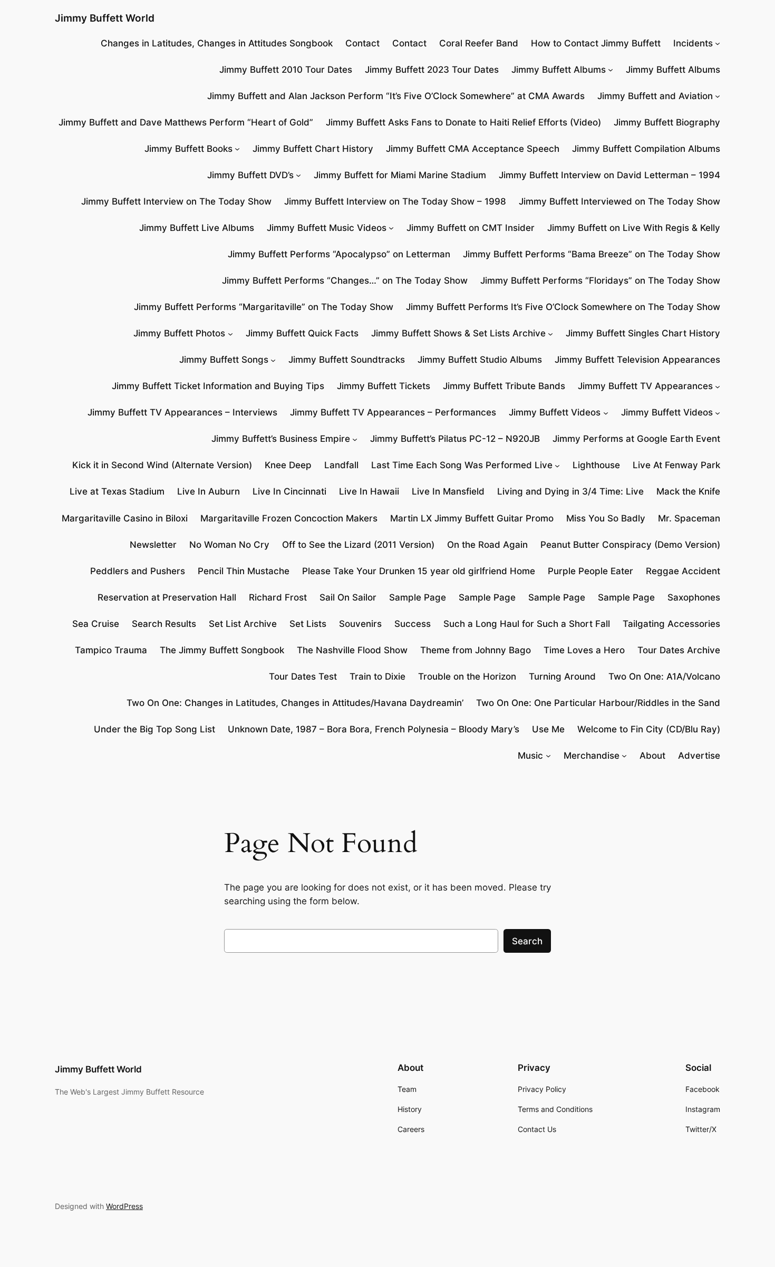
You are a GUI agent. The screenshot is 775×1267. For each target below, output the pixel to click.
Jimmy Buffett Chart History (313, 148)
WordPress (124, 1206)
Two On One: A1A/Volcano (664, 676)
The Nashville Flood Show (352, 650)
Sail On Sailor (347, 597)
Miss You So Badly (605, 518)
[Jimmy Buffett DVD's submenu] (298, 175)
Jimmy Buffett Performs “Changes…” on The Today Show (345, 280)
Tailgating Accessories (671, 623)
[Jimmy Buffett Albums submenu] (610, 69)
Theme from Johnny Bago (475, 650)
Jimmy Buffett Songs (223, 359)
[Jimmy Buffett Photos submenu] (230, 333)
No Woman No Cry (229, 544)
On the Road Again (487, 544)
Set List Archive (243, 623)
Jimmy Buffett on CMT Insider (470, 228)
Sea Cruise (95, 623)
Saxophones (693, 597)
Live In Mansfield (448, 491)
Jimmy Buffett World (104, 18)
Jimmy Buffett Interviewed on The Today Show (619, 201)
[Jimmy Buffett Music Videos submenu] (391, 227)
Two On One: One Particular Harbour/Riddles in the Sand (598, 703)
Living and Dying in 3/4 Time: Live (570, 491)
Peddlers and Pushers (137, 571)
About (652, 755)
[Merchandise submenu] (624, 755)
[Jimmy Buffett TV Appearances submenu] (717, 386)
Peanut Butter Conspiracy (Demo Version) (630, 544)
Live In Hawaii (369, 491)
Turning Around (562, 676)
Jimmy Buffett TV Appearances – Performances (393, 412)
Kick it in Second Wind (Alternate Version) (162, 465)
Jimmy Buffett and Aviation (655, 96)
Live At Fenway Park (676, 465)
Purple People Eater (590, 571)
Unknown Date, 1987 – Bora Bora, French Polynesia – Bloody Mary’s (373, 729)
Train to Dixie (377, 676)
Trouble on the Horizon (467, 676)
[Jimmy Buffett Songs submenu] (273, 359)
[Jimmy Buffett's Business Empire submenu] (354, 438)
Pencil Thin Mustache (243, 571)
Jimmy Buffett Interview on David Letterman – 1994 (609, 175)
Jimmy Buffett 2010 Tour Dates (285, 69)
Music (530, 755)
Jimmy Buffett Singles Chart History (643, 333)
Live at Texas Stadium (117, 491)
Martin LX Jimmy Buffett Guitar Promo (472, 518)
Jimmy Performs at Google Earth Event (636, 438)
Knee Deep (288, 465)
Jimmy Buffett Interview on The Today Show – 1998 (395, 201)
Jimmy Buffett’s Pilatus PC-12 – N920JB (455, 438)
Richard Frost (278, 597)
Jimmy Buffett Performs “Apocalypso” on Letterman (339, 254)
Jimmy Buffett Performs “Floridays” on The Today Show (600, 280)
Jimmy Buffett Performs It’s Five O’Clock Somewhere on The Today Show (563, 307)
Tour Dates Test (303, 676)
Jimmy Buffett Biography (667, 122)
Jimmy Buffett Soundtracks (346, 359)
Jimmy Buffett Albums (558, 69)
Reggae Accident (683, 571)
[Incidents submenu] (717, 43)
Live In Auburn (208, 491)
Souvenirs (360, 623)
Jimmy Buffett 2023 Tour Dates (432, 69)
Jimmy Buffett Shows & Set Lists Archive (458, 333)
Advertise (699, 755)
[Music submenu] (548, 755)
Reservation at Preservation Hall (167, 597)
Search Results (164, 623)
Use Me (548, 729)
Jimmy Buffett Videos (554, 412)
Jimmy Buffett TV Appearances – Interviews (182, 412)
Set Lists (307, 623)
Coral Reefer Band (478, 43)
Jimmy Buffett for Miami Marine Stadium (400, 175)
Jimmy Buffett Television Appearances (637, 359)
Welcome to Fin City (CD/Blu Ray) (648, 729)
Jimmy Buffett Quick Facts (302, 333)
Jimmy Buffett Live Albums (196, 228)
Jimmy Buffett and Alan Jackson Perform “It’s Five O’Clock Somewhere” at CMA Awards (396, 96)
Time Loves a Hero (584, 650)
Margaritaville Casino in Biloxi (125, 518)
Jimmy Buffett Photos (179, 333)
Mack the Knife (688, 491)
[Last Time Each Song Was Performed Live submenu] (557, 465)
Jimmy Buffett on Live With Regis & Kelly (633, 228)
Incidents (693, 43)
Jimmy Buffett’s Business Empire (280, 438)
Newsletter (153, 544)
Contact (362, 43)
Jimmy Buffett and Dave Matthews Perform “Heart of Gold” (186, 122)
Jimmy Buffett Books (188, 148)
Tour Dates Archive (678, 650)
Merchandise (591, 755)
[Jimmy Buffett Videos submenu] (605, 412)
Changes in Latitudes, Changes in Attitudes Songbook (217, 43)
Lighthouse (596, 465)
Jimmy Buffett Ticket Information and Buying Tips (218, 386)
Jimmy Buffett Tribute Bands (504, 386)
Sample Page (417, 597)
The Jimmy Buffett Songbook (222, 650)
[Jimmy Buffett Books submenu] (237, 148)
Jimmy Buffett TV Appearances (645, 386)
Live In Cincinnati (289, 491)
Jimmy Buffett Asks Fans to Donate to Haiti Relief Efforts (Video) (463, 122)
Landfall (341, 465)
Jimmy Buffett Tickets (383, 386)
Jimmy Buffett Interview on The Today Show (176, 201)
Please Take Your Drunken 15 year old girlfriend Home (418, 571)
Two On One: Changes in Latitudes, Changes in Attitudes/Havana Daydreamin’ (295, 703)
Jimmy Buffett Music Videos (326, 228)
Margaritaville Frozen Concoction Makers (288, 518)
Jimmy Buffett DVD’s (250, 175)
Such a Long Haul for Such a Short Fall (526, 623)
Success (412, 623)
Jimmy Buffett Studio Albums (480, 359)
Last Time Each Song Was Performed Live (462, 465)
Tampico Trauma (111, 650)
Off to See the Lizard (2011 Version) (358, 544)
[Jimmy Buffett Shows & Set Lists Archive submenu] (550, 333)
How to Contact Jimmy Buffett (596, 43)
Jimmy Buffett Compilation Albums (646, 148)
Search (527, 941)
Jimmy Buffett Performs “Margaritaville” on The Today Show (263, 307)
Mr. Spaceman (689, 518)
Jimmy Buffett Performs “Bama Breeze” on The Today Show (591, 254)
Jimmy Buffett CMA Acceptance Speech (472, 148)
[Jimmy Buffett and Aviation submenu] (717, 96)
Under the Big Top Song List (154, 729)
